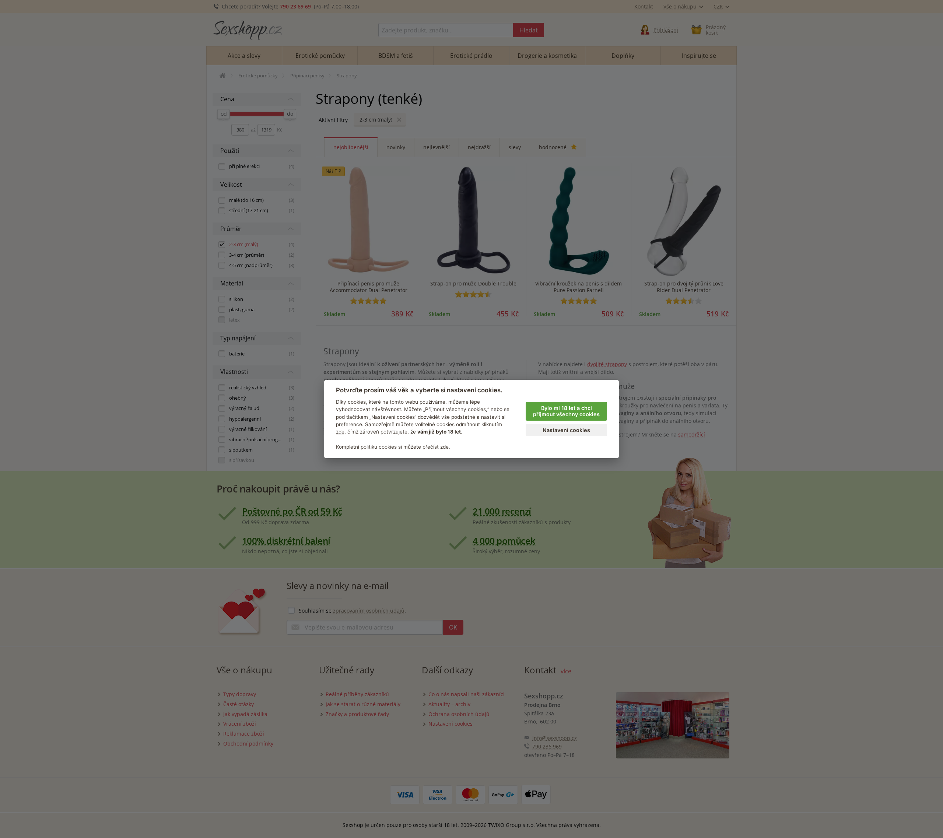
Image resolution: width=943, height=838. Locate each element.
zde (340, 432)
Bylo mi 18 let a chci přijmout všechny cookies (566, 411)
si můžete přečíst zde (423, 447)
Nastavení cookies (566, 430)
